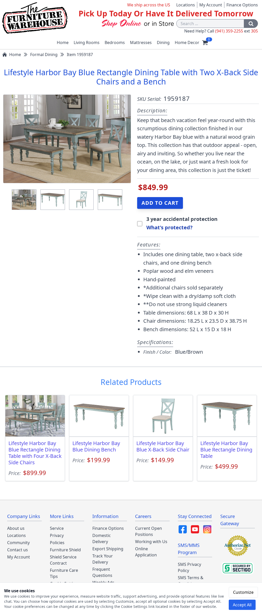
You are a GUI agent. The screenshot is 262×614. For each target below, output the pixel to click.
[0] (205, 42)
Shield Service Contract (63, 560)
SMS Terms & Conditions (190, 581)
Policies (57, 542)
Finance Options (242, 5)
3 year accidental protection (181, 219)
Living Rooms (87, 42)
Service (57, 528)
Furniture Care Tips (64, 573)
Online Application (146, 552)
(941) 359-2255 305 (236, 31)
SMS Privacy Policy (189, 567)
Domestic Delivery (101, 538)
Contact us (17, 550)
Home (63, 42)
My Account (210, 5)
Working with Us (151, 541)
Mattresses (141, 42)
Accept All (242, 605)
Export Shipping (107, 549)
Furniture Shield (65, 550)
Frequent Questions (102, 572)
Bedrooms (115, 42)
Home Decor (187, 42)
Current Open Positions (148, 531)
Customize (243, 592)
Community (18, 542)
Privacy (57, 535)
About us (16, 528)
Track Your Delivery (102, 559)
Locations (185, 5)
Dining (163, 42)
